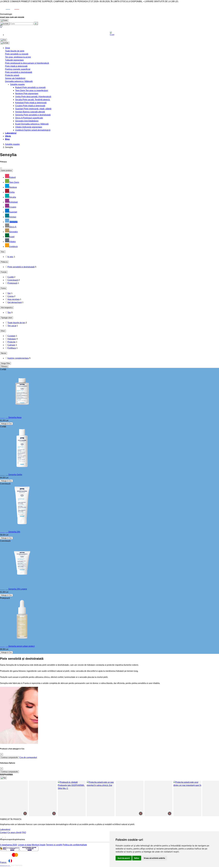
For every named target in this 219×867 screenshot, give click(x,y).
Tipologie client (6, 318)
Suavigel (13, 212)
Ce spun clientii (14, 832)
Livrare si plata (24, 845)
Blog (7, 139)
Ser (9, 293)
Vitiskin (12, 242)
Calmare (11, 345)
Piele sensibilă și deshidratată (21, 267)
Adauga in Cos (6, 424)
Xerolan (12, 217)
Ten (9, 312)
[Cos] (3, 40)
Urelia (12, 192)
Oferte (8, 136)
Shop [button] (7, 48)
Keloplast (13, 202)
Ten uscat (12, 326)
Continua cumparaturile (9, 757)
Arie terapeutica (7, 308)
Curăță (11, 277)
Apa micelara (14, 299)
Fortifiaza (12, 348)
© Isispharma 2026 (8, 845)
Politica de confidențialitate (75, 845)
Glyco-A (12, 227)
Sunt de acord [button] (124, 858)
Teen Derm (14, 182)
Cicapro (12, 207)
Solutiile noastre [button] (17, 84)
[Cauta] (36, 23)
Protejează (12, 283)
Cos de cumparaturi (28, 757)
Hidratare (12, 339)
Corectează (13, 280)
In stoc (10, 257)
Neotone (13, 187)
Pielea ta (4, 262)
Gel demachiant (15, 302)
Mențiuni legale (38, 845)
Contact (3, 832)
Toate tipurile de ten (16, 323)
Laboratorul (10, 133)
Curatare (11, 336)
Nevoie (3, 353)
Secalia (12, 197)
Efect (3, 331)
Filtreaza (4, 366)
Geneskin (13, 232)
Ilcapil (11, 237)
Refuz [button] (136, 858)
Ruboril (12, 177)
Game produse (6, 170)
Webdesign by (5, 865)
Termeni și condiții (54, 845)
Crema (11, 296)
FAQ (24, 832)
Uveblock (13, 247)
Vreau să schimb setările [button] (154, 858)
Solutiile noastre (12, 144)
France (3, 862)
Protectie (12, 342)
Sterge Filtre (5, 363)
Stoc (2, 252)
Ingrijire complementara (18, 358)
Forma (3, 288)
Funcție (3, 272)
